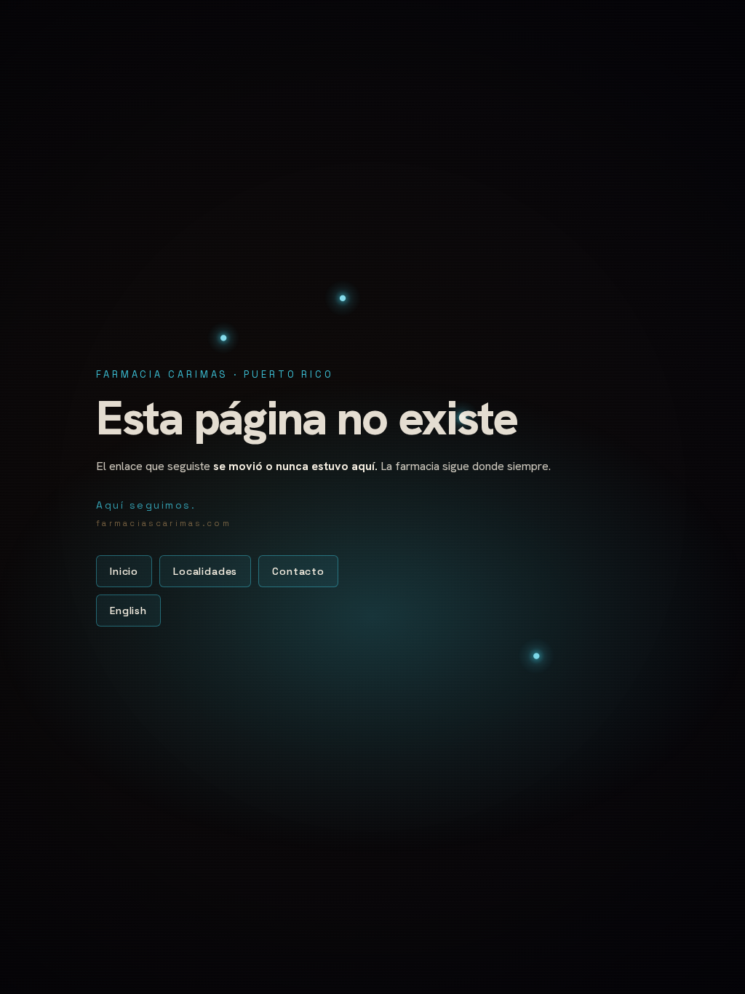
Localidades (205, 571)
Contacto (298, 571)
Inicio (124, 571)
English (128, 610)
